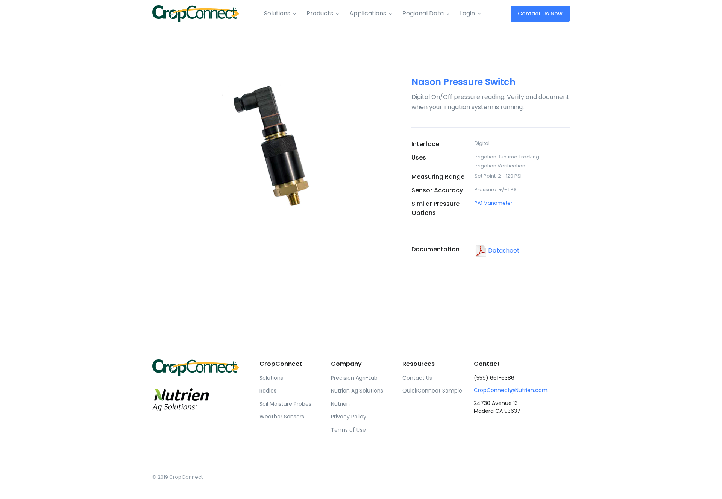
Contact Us (417, 378)
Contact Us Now (540, 13)
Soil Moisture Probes (285, 404)
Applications (367, 13)
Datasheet (503, 250)
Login (467, 13)
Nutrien (340, 404)
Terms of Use (348, 430)
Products (319, 13)
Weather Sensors (281, 416)
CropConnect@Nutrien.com (511, 390)
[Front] (195, 13)
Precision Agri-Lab (354, 378)
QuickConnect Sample (432, 390)
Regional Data (423, 13)
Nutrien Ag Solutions (357, 390)
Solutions (277, 13)
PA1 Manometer (494, 203)
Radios (267, 390)
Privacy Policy (348, 416)
